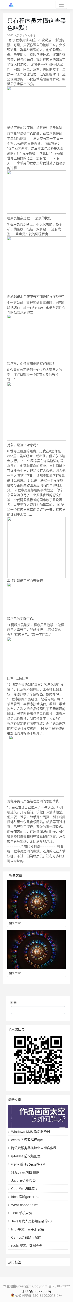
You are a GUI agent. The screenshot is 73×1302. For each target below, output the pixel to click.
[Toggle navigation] (61, 5)
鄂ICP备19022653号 (36, 1291)
